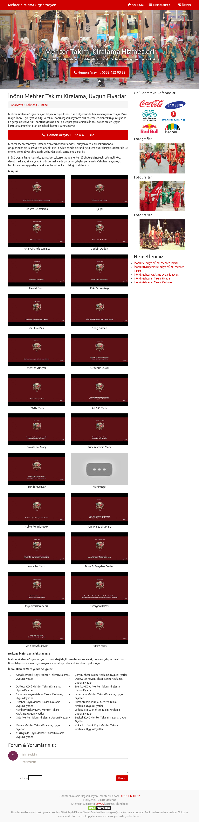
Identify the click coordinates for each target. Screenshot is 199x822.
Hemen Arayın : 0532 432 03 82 (101, 72)
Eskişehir (31, 104)
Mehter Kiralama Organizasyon (32, 5)
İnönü (44, 104)
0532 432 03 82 (130, 796)
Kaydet (122, 778)
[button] (15, 49)
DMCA (100, 803)
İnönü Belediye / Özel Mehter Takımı (156, 263)
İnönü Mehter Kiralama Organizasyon (156, 274)
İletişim (186, 4)
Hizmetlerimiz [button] (161, 4)
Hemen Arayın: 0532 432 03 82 (69, 135)
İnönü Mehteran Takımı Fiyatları (152, 278)
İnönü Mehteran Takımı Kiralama (153, 282)
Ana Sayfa (137, 4)
